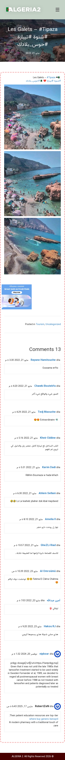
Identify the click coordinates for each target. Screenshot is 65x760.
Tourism (40, 324)
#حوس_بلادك (33, 81)
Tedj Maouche (47, 412)
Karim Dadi (49, 467)
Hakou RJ (50, 627)
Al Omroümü (48, 571)
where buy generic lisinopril (43, 719)
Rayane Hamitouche (43, 360)
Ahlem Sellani (47, 493)
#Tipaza (51, 78)
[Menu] (57, 9)
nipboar (44, 654)
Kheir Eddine (48, 438)
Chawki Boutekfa (45, 386)
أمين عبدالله (53, 601)
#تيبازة (50, 81)
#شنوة (57, 81)
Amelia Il (50, 519)
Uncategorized (53, 324)
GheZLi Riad (48, 545)
